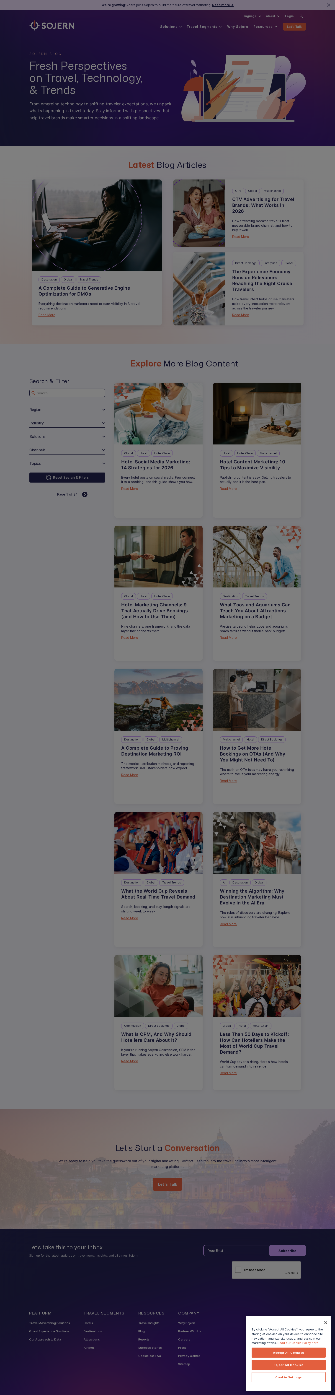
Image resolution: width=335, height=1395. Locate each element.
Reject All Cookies (288, 1365)
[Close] (326, 1323)
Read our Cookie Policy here (298, 1343)
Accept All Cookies (288, 1352)
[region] (288, 1353)
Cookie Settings (288, 1377)
